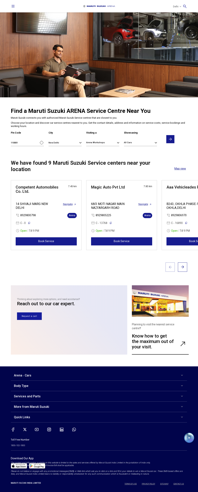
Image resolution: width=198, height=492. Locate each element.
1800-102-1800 (18, 445)
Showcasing (131, 132)
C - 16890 (177, 223)
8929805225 (103, 215)
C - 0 (23, 223)
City (51, 132)
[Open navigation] (13, 6)
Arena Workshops (95, 142)
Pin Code (16, 132)
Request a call (29, 316)
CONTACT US (178, 484)
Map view (180, 168)
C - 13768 (101, 223)
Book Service (46, 241)
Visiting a (91, 132)
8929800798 (28, 215)
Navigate (68, 204)
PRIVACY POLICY (148, 484)
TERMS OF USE (131, 484)
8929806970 (179, 215)
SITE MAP (164, 484)
